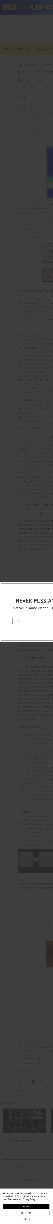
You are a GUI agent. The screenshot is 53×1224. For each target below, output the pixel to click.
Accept (26, 1206)
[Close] (48, 1192)
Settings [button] (26, 1218)
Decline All (26, 1213)
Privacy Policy (29, 1199)
